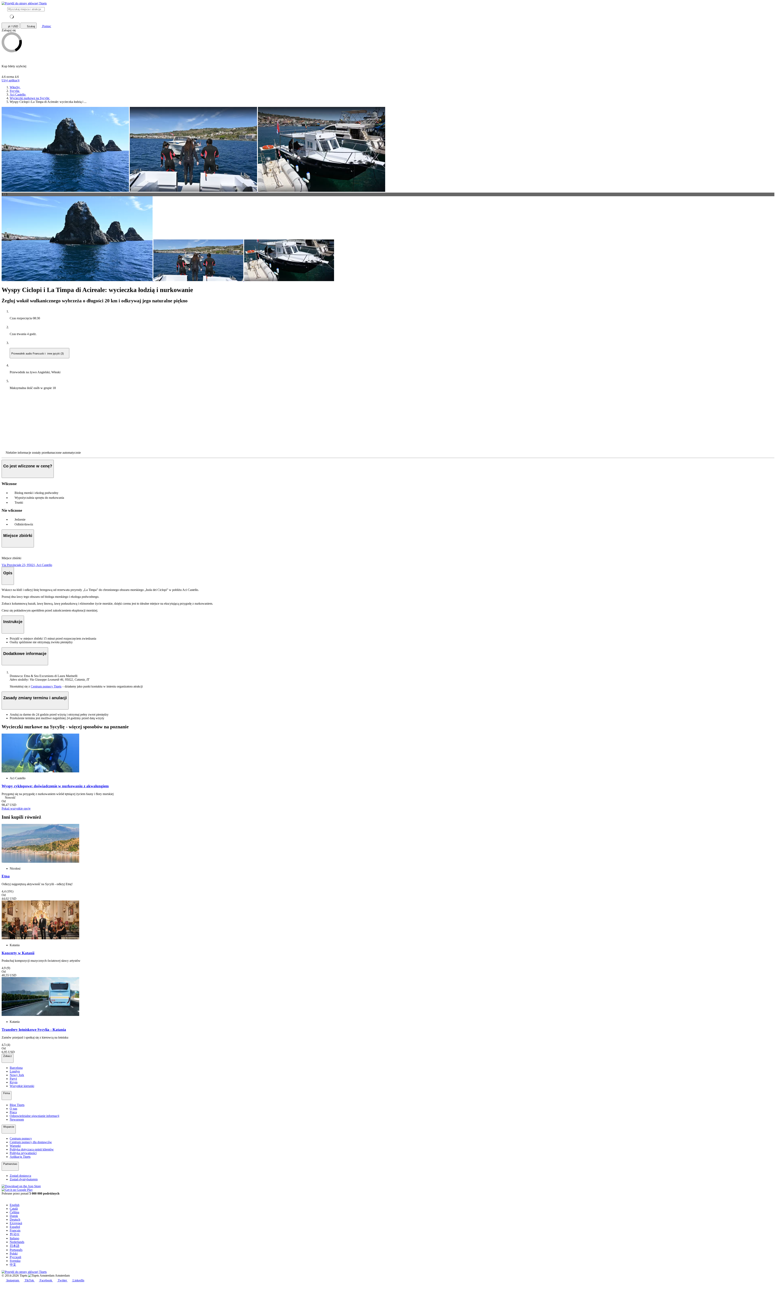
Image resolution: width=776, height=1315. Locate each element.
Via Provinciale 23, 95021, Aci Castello (27, 565)
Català (14, 1208)
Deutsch (15, 1219)
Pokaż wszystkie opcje (16, 808)
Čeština (14, 1212)
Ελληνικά (16, 1223)
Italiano (14, 1238)
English (14, 1205)
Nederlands (17, 1242)
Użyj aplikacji (10, 80)
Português (16, 1250)
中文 (13, 1264)
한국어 (14, 1234)
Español (15, 1227)
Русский (15, 1257)
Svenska (15, 1260)
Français (15, 1230)
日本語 (14, 1246)
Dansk (14, 1216)
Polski (14, 1253)
